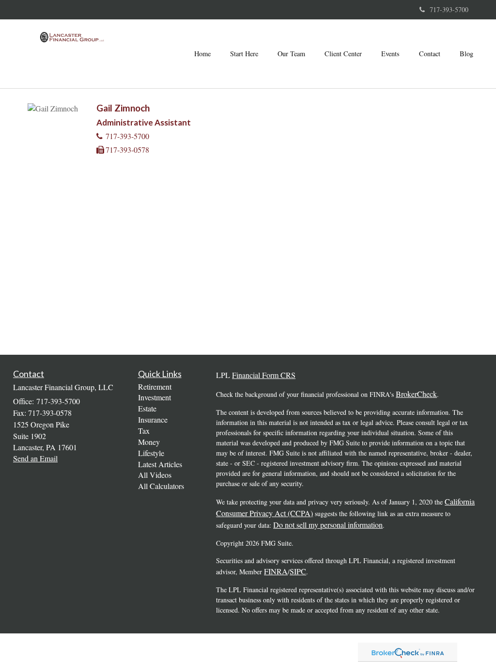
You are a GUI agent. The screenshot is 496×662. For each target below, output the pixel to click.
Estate (147, 408)
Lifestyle (151, 453)
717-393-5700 (449, 9)
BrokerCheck (416, 394)
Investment (154, 397)
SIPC (298, 571)
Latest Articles (160, 464)
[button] (244, 53)
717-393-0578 (127, 149)
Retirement (154, 386)
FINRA (276, 571)
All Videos (154, 475)
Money (149, 442)
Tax (144, 431)
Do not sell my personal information (328, 525)
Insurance (153, 419)
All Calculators (161, 486)
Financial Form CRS (263, 375)
